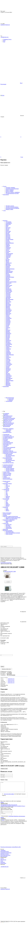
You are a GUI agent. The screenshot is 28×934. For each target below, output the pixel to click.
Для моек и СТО (6, 449)
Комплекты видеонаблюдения (9, 452)
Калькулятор (3, 863)
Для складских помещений (9, 447)
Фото (4, 40)
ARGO (4, 806)
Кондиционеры (6, 426)
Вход (21, 83)
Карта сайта (18, 846)
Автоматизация (6, 477)
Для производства (7, 448)
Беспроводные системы (8, 462)
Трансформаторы (9, 531)
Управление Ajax (7, 475)
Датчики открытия (10, 468)
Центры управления (7, 466)
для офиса (9, 804)
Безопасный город (7, 443)
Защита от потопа (7, 474)
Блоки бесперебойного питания (13, 532)
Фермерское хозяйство (8, 450)
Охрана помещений (7, 467)
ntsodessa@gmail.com (5, 24)
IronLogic (8, 485)
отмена (2, 802)
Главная (2, 562)
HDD (7, 522)
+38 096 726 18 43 (11, 680)
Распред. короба (6, 514)
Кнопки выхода (6, 481)
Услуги (2, 858)
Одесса (2, 678)
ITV (6, 491)
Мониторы (5, 529)
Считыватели (6, 489)
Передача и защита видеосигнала (10, 516)
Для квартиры (6, 434)
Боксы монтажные (7, 512)
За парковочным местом (8, 436)
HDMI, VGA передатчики (11, 518)
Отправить (3, 818)
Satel (7, 494)
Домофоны (5, 414)
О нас (2, 860)
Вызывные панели (7, 432)
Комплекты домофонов (8, 428)
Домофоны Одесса (7, 39)
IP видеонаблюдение (7, 457)
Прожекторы (8, 524)
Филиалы (3, 862)
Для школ (5, 446)
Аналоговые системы (8, 453)
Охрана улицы (6, 471)
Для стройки (6, 445)
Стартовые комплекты (8, 464)
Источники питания (7, 530)
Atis (6, 492)
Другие (7, 490)
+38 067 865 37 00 (11, 681)
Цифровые (8, 431)
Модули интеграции (7, 479)
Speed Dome (8, 456)
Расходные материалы (8, 424)
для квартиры (4, 804)
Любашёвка (3, 681)
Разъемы (5, 515)
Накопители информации (9, 519)
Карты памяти (9, 521)
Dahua (7, 503)
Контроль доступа (7, 421)
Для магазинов (6, 441)
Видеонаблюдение (7, 417)
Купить (2, 666)
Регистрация (3, 84)
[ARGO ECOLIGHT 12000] (9, 571)
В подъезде (5, 439)
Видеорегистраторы (10, 455)
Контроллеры (6, 498)
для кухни (13, 804)
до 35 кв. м (22, 806)
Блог (4, 41)
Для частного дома (7, 435)
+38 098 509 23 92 (4, 37)
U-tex (7, 482)
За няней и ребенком (7, 437)
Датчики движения (10, 470)
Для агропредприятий (8, 442)
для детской (17, 806)
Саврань (2, 680)
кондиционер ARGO (10, 806)
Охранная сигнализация (8, 419)
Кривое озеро (3, 682)
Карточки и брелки (7, 483)
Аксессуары (5, 523)
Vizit (7, 484)
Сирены (5, 476)
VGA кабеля (8, 526)
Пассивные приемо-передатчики (13, 517)
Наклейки (8, 525)
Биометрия (5, 507)
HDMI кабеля (9, 528)
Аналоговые (8, 429)
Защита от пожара (7, 473)
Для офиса (5, 440)
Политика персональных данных (8, 846)
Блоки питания (9, 534)
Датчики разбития (10, 469)
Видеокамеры (9, 454)
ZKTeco (7, 488)
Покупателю (3, 859)
